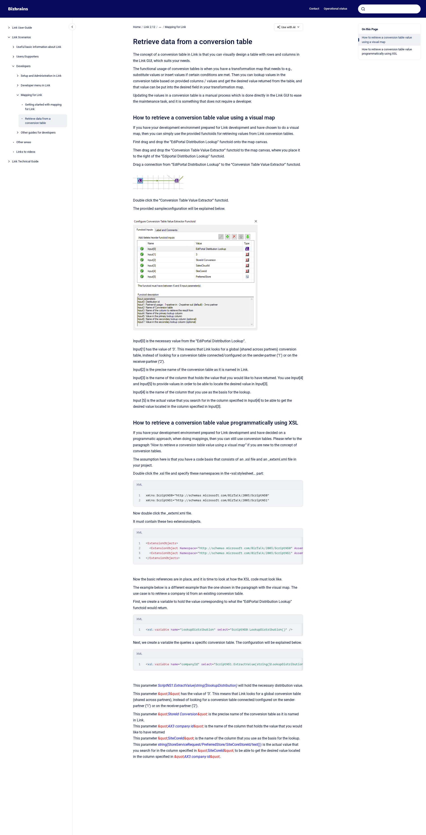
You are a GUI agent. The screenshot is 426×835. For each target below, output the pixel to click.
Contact (314, 8)
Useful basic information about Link (38, 47)
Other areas (23, 142)
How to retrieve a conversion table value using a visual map (387, 40)
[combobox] (389, 9)
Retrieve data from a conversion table (38, 121)
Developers (23, 66)
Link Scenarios (21, 37)
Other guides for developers (38, 132)
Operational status (335, 8)
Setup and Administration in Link (41, 75)
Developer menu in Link (35, 85)
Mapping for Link (31, 95)
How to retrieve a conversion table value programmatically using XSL (387, 51)
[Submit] (363, 9)
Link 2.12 (149, 27)
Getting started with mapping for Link (43, 107)
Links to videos (25, 151)
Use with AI (288, 27)
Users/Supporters (27, 56)
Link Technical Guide (25, 161)
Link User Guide (22, 27)
